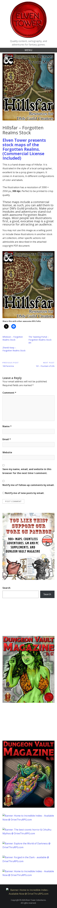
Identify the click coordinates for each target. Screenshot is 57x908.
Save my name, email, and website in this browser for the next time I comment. (26, 471)
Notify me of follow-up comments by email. (28, 485)
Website (7, 452)
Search (6, 587)
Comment (9, 392)
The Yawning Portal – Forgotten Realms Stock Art (39, 339)
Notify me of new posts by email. (24, 493)
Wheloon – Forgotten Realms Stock (12, 338)
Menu (28, 50)
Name (7, 426)
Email (6, 439)
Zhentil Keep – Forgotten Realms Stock (13, 349)
